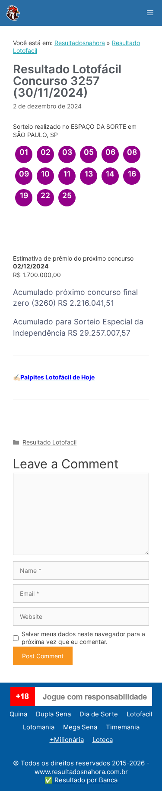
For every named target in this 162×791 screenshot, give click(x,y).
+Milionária (67, 739)
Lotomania (38, 727)
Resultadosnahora (79, 42)
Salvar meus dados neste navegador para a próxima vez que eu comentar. (83, 637)
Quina (18, 714)
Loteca (102, 739)
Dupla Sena (53, 714)
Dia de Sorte (98, 714)
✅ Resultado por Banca (81, 780)
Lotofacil (139, 714)
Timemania (123, 727)
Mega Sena (80, 727)
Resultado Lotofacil (49, 442)
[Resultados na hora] (13, 13)
